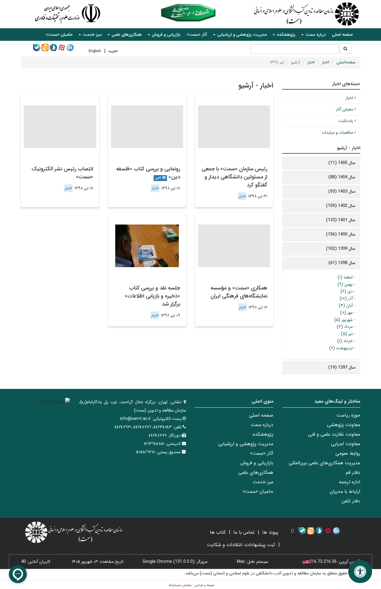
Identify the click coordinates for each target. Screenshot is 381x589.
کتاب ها (218, 532)
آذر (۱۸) (346, 298)
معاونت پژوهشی (343, 424)
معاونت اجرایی (345, 444)
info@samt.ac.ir (135, 418)
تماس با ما (243, 532)
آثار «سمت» (197, 34)
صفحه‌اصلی (346, 62)
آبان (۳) (346, 305)
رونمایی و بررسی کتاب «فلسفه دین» (148, 173)
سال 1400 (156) (340, 234)
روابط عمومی (347, 453)
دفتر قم (353, 472)
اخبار (325, 62)
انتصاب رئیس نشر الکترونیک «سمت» (62, 173)
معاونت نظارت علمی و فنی (334, 434)
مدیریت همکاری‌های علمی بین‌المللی (324, 463)
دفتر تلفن (351, 501)
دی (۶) (347, 291)
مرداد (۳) (345, 326)
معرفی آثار (344, 109)
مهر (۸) (346, 312)
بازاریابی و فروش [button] (166, 34)
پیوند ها (270, 532)
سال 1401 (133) (340, 220)
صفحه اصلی (342, 34)
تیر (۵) (347, 334)
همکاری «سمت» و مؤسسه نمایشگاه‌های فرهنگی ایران (238, 292)
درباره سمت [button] (315, 34)
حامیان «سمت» (59, 34)
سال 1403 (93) (341, 191)
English (95, 51)
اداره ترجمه (349, 482)
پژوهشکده (263, 434)
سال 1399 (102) (340, 248)
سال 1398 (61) (341, 263)
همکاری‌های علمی (255, 472)
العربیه (113, 51)
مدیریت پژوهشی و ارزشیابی (245, 444)
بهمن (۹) (345, 284)
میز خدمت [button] (92, 34)
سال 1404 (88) (341, 177)
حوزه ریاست (348, 415)
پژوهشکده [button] (285, 34)
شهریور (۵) (343, 320)
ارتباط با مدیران (345, 491)
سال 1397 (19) (341, 367)
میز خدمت (263, 482)
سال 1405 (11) (341, 163)
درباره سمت (262, 424)
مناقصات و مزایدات (337, 132)
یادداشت (345, 121)
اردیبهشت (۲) (341, 348)
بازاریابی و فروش (256, 463)
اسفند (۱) (345, 277)
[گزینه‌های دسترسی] (360, 571)
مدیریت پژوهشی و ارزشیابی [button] (241, 34)
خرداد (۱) (345, 341)
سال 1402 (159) (340, 205)
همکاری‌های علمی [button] (126, 34)
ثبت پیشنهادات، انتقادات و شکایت (241, 545)
